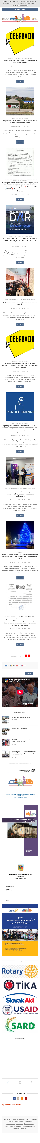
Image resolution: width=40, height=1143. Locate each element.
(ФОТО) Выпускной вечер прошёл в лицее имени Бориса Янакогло (24, 740)
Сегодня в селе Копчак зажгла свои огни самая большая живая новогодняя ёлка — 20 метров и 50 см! (20, 556)
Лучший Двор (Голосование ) (20, 728)
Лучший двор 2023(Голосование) (21, 717)
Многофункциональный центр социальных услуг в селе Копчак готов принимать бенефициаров (20, 494)
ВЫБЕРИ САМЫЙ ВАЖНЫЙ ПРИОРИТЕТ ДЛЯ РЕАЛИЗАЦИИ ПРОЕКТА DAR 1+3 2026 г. (20, 241)
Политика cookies (29, 1124)
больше (14, 5)
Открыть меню (20, 9)
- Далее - (20, 81)
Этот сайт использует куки (10, 1)
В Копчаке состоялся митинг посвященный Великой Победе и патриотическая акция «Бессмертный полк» (24, 753)
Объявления (28, 58)
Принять (19, 5)
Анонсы (10, 58)
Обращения (21, 58)
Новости (15, 58)
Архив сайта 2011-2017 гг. (11, 1105)
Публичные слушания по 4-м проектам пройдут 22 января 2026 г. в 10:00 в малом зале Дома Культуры (20, 365)
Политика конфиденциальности (15, 1124)
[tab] (8, 1082)
